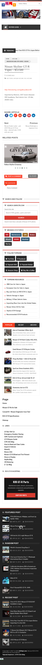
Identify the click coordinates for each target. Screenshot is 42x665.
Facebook (22, 259)
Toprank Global (27, 265)
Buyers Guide (14, 27)
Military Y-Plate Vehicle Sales (16, 299)
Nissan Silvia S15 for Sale (15, 307)
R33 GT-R (7, 43)
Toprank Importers (8, 654)
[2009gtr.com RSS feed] (14, 4)
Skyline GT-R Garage (13, 311)
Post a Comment (12, 188)
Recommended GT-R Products (16, 314)
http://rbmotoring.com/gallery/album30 (18, 90)
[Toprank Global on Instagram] (7, 3)
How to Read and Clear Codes (14, 444)
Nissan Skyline (18, 78)
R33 (25, 78)
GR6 (25, 235)
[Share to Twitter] (9, 161)
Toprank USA (12, 265)
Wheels (8, 239)
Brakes (32, 235)
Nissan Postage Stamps (17, 526)
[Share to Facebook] (6, 161)
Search (21, 218)
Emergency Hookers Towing (13, 434)
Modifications (9, 38)
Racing (8, 244)
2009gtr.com (23, 651)
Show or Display (9, 457)
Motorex (10, 78)
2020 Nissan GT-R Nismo (18, 640)
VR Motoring (8, 462)
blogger (33, 176)
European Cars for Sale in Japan (17, 288)
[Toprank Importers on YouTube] (10, 3)
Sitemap (5, 420)
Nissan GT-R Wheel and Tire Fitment (16, 454)
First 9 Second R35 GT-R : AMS (20, 587)
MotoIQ (7, 449)
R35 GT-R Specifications (10, 416)
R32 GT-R (23, 38)
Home (4, 403)
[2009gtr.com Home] (5, 27)
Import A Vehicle (10, 447)
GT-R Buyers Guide (10, 439)
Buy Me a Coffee (28, 270)
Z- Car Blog (8, 465)
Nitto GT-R (13, 578)
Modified (25, 239)
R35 (7, 235)
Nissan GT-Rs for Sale (9, 407)
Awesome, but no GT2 (20, 387)
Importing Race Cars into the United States (21, 303)
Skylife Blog (8, 459)
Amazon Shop (13, 270)
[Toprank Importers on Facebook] (3, 4)
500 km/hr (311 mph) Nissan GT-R (21, 535)
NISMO (16, 239)
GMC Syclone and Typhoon (13, 437)
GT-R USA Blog (20, 654)
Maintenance (23, 32)
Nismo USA (8, 452)
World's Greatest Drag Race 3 (20, 547)
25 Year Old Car (9, 432)
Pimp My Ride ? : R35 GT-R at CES (24, 359)
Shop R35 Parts (21, 495)
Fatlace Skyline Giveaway (12, 164)
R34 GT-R (15, 43)
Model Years (9, 32)
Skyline (14, 58)
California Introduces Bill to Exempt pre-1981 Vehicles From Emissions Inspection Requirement (23, 568)
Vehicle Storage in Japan (15, 295)
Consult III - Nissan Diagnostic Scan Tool (16, 412)
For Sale (24, 43)
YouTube (11, 259)
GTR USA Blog (9, 442)
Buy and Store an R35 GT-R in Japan (19, 292)
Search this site (9, 209)
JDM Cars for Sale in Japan (15, 284)
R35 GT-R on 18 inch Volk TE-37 (24, 378)
